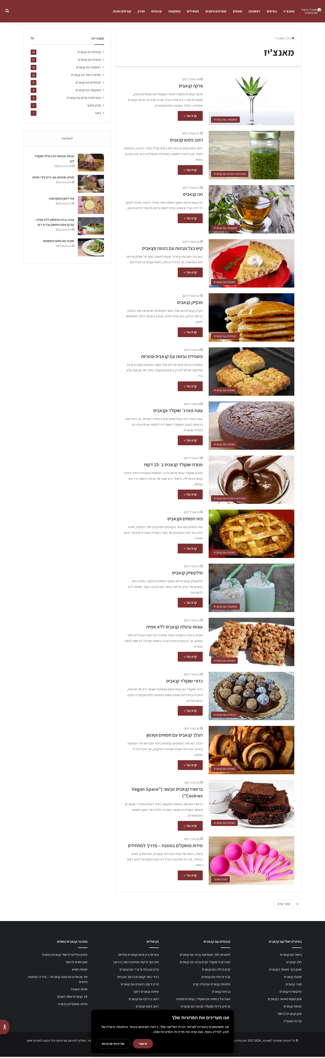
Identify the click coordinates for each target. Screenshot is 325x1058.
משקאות (174, 11)
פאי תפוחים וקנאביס (185, 519)
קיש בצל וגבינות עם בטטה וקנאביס (172, 248)
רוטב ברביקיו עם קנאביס (144, 999)
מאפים (237, 11)
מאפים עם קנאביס (89, 59)
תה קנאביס (193, 194)
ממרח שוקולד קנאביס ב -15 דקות (173, 464)
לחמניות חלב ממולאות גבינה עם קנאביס (205, 954)
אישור (142, 1043)
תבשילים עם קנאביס (88, 82)
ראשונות (254, 11)
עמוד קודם (284, 904)
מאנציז (267, 1040)
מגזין (141, 11)
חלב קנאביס (294, 962)
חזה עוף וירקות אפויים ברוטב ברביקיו (136, 962)
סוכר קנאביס (294, 984)
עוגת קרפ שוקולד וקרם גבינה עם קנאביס (205, 962)
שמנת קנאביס (293, 977)
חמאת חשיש (80, 969)
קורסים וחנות (122, 11)
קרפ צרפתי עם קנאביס (216, 977)
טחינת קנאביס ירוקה (146, 991)
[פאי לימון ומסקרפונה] (91, 205)
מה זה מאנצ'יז (293, 1021)
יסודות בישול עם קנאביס (86, 75)
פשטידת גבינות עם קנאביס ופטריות (172, 356)
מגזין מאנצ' (94, 105)
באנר (98, 113)
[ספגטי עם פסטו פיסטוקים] (91, 247)
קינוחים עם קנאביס (89, 52)
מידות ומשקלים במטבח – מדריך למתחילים (165, 845)
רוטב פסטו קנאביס (186, 140)
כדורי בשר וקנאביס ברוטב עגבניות (138, 977)
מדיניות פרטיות (113, 1043)
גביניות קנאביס (221, 991)
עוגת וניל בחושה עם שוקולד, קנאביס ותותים (203, 999)
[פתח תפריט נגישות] (5, 1027)
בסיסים (272, 11)
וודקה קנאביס (191, 86)
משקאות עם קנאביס (88, 90)
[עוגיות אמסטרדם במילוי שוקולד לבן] (91, 163)
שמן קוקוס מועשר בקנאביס (285, 999)
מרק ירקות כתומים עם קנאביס (140, 984)
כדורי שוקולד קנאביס (184, 681)
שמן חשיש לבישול (77, 962)
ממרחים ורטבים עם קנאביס (84, 98)
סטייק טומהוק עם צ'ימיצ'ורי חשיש (53, 177)
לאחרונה (67, 138)
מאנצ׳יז (288, 11)
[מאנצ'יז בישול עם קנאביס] (309, 11)
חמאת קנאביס (293, 1006)
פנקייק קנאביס (190, 302)
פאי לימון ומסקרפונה (61, 198)
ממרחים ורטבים (216, 11)
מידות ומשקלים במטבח (73, 1004)
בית (289, 38)
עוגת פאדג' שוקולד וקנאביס (178, 410)
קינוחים (156, 11)
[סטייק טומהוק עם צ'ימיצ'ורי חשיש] (91, 184)
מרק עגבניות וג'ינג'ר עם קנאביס (139, 969)
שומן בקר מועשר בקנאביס (285, 969)
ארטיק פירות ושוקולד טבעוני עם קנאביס (205, 1006)
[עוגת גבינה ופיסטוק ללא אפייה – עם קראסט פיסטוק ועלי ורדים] (91, 226)
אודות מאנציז (79, 989)
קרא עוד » (190, 116)
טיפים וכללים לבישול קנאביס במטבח (65, 954)
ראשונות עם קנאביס (88, 67)
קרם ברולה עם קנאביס (216, 969)
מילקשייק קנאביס (187, 573)
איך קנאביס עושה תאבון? (72, 996)
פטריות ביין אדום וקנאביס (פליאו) (138, 954)
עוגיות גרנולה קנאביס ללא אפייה (174, 627)
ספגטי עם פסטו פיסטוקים (58, 241)
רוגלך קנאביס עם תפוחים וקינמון (175, 735)
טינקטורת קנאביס (291, 991)
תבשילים (193, 11)
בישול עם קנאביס (291, 954)
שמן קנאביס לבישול (289, 1014)
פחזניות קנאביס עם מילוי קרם (211, 984)
